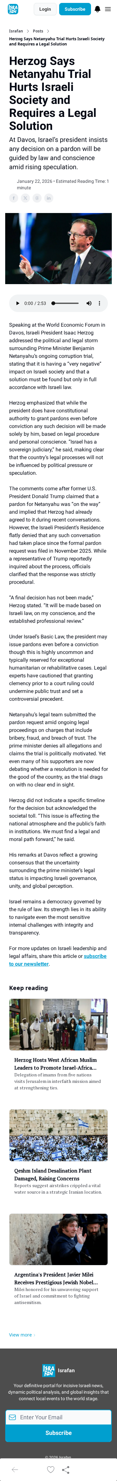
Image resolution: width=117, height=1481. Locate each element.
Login (45, 9)
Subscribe (75, 9)
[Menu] (97, 8)
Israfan (16, 31)
